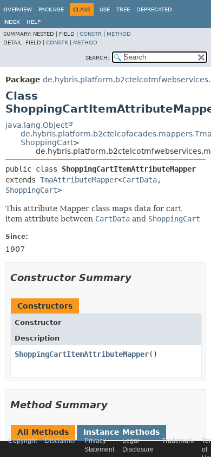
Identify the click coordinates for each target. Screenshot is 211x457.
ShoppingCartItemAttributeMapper (82, 354)
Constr (91, 34)
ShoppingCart (47, 142)
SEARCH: (97, 58)
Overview (17, 9)
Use (105, 9)
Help (34, 22)
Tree (123, 9)
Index (11, 22)
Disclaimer (60, 441)
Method (119, 34)
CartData (139, 179)
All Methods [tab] (43, 432)
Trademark (178, 441)
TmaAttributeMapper (79, 179)
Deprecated (154, 9)
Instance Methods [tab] (121, 432)
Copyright (22, 441)
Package (51, 9)
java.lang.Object (36, 125)
